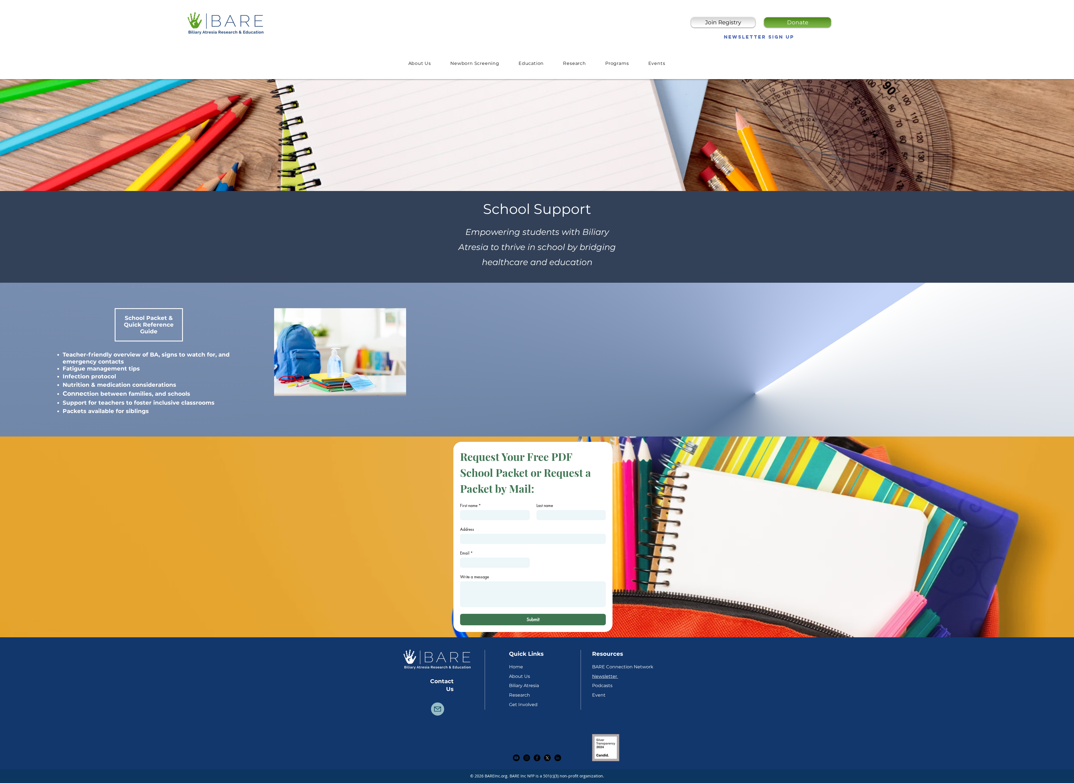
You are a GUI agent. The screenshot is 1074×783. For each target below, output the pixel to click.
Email (466, 553)
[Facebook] (537, 757)
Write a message (474, 576)
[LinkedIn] (557, 757)
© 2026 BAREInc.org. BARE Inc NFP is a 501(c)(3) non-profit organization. (537, 776)
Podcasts (602, 685)
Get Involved (523, 704)
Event (599, 695)
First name (470, 505)
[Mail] (437, 709)
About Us (519, 676)
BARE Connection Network (622, 666)
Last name (544, 505)
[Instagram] (526, 757)
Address (467, 529)
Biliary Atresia (524, 685)
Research (519, 695)
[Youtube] (516, 757)
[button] (531, 63)
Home (516, 666)
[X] (547, 757)
